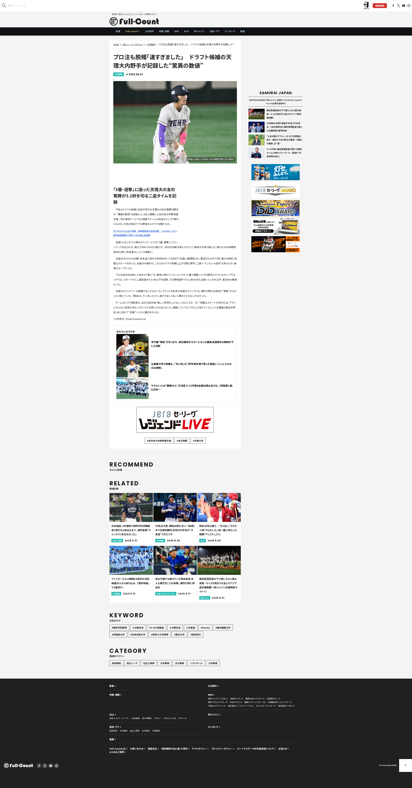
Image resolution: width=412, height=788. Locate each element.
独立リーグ (132, 663)
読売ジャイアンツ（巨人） (218, 698)
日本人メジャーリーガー (119, 718)
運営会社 (152, 748)
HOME (116, 44)
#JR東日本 (138, 627)
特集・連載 (164, 31)
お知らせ (282, 748)
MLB (186, 31)
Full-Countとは (117, 748)
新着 (118, 31)
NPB (176, 31)
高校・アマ (215, 31)
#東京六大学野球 (159, 634)
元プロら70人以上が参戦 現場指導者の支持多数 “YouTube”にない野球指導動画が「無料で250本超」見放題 (145, 233)
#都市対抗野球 (119, 627)
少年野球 (212, 663)
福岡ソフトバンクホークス (255, 702)
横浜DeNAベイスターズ (254, 698)
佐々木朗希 (146, 718)
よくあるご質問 (116, 752)
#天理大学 (198, 440)
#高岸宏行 (195, 634)
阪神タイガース (236, 698)
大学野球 (151, 44)
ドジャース (182, 718)
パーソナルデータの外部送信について (255, 748)
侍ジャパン (199, 31)
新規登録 (379, 5)
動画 (242, 31)
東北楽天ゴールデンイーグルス (241, 705)
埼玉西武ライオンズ (286, 705)
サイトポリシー (199, 748)
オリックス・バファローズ (266, 705)
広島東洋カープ (273, 698)
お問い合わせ (136, 748)
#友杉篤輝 (182, 440)
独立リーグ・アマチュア (133, 44)
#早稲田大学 (118, 634)
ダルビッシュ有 (170, 718)
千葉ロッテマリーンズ (216, 705)
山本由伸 (136, 718)
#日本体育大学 (137, 634)
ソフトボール (196, 663)
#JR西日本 (175, 627)
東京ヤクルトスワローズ (217, 702)
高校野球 (116, 663)
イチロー (157, 718)
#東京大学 (179, 634)
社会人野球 (148, 663)
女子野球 (179, 663)
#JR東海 (190, 627)
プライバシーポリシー (221, 748)
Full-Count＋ (133, 31)
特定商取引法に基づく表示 (174, 748)
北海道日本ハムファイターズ (279, 702)
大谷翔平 (149, 31)
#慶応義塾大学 (222, 627)
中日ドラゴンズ (236, 702)
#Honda (205, 627)
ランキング (230, 31)
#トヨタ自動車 (156, 627)
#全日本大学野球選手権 (159, 440)
